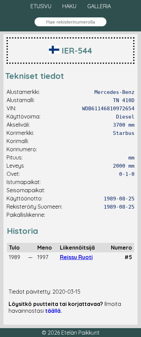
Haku (69, 6)
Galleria (99, 6)
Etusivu (40, 6)
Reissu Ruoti (76, 257)
